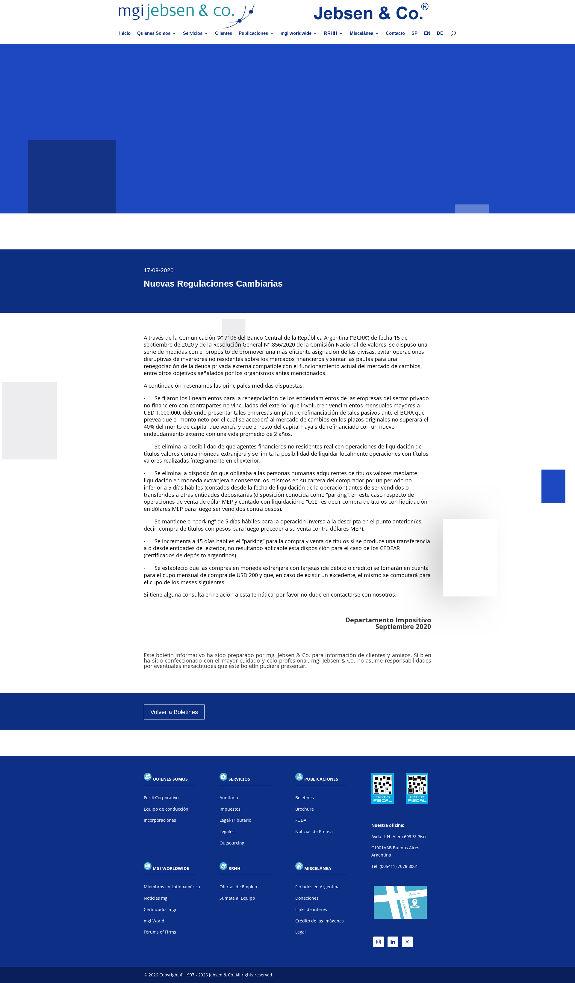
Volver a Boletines (174, 712)
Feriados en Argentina (317, 886)
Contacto (395, 33)
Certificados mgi (160, 909)
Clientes (223, 33)
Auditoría (229, 797)
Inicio (125, 33)
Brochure (304, 809)
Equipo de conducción (166, 809)
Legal (300, 932)
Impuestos (230, 809)
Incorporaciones (160, 820)
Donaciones (307, 898)
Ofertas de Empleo (238, 886)
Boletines (304, 797)
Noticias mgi (156, 898)
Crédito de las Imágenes (319, 921)
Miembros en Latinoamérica (172, 886)
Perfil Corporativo (161, 797)
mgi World (154, 921)
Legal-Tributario (235, 820)
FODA (300, 820)
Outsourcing (232, 843)
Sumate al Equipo (237, 898)
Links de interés (311, 909)
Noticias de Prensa (314, 831)
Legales (227, 831)
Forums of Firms (160, 932)
